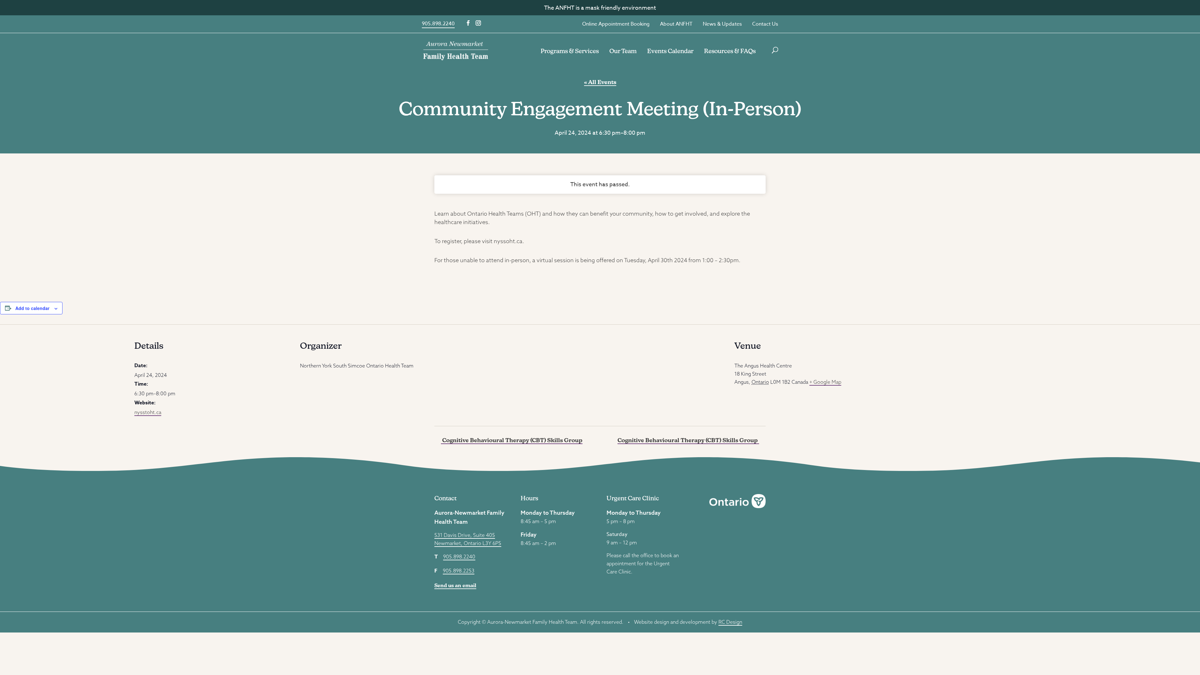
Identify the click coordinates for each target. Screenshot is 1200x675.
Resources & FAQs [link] (730, 51)
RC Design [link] (730, 622)
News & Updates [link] (722, 24)
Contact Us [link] (765, 24)
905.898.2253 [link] (458, 571)
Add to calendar (32, 308)
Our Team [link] (623, 51)
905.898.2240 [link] (438, 24)
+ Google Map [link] (825, 382)
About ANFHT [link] (676, 24)
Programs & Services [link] (570, 51)
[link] (455, 50)
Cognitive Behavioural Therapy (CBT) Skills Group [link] (511, 440)
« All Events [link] (600, 82)
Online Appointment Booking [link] (616, 24)
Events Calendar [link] (670, 51)
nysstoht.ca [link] (147, 412)
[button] (468, 23)
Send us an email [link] (455, 585)
